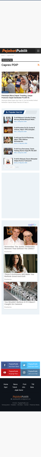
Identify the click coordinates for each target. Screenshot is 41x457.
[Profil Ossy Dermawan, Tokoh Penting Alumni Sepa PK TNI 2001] (8, 151)
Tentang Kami (6, 405)
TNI (33, 384)
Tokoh (15, 387)
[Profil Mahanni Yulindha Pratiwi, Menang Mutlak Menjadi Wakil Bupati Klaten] (8, 120)
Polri (24, 384)
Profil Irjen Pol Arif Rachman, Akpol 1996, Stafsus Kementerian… (24, 139)
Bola (32, 387)
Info (23, 387)
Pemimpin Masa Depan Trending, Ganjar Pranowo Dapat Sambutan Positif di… (17, 97)
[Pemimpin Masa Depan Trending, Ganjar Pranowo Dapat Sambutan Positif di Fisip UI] (20, 82)
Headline (5, 92)
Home (6, 384)
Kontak (26, 405)
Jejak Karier (19, 390)
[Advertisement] (20, 23)
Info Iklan (20, 405)
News (15, 384)
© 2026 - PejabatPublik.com (20, 403)
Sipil (5, 387)
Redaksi (13, 405)
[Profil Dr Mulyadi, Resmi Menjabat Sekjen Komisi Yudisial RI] (8, 161)
